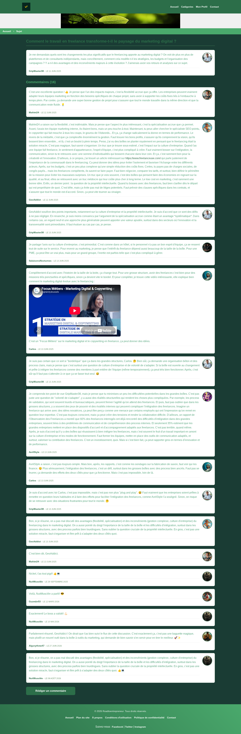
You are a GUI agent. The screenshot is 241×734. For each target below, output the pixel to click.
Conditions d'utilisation (118, 717)
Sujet (19, 31)
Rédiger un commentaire (50, 690)
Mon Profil (201, 6)
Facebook (117, 726)
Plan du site (83, 717)
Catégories (187, 6)
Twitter (129, 726)
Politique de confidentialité (149, 717)
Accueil (174, 6)
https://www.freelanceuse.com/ (143, 158)
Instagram (140, 726)
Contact (214, 6)
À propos (97, 717)
